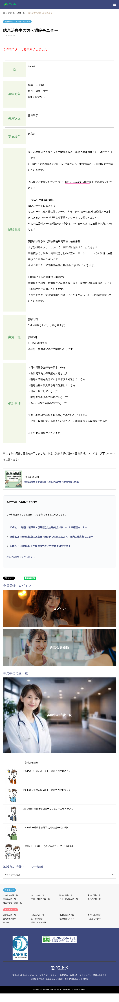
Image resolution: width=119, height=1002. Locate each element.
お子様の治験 (36, 919)
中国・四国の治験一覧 (40, 899)
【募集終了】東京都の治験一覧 (17, 21)
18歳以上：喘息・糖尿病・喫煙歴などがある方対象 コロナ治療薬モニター (48, 527)
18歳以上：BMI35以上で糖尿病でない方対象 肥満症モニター (41, 546)
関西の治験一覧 (9, 899)
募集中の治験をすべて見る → (20, 556)
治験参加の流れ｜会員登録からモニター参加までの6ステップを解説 (59, 979)
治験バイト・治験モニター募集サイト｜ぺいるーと (53, 989)
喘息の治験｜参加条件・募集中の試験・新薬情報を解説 (51, 481)
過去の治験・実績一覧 (12, 903)
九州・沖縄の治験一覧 (69, 899)
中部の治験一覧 (94, 895)
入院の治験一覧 (37, 915)
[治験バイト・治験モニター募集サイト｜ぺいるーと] (12, 5)
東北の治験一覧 (37, 895)
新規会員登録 (98, 975)
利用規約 (64, 975)
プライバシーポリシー (48, 975)
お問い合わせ (75, 975)
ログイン (87, 975)
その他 (6, 922)
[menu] (114, 4)
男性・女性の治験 (38, 922)
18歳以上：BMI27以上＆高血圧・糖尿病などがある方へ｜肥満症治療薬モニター (51, 536)
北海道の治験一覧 (10, 895)
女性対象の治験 (9, 919)
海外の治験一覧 (94, 899)
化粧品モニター (94, 919)
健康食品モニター (67, 919)
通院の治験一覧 (9, 915)
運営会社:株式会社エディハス (24, 975)
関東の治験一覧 (66, 895)
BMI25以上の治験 (67, 915)
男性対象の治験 (94, 915)
